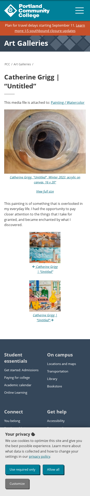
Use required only (22, 469)
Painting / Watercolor (68, 102)
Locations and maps (61, 364)
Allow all (53, 469)
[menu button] (79, 10)
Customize (17, 483)
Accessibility (56, 421)
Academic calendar (17, 385)
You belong (12, 421)
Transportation (57, 371)
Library (52, 379)
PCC (7, 64)
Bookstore (54, 386)
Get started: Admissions (21, 370)
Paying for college (17, 377)
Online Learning (15, 392)
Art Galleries (26, 43)
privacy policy (39, 456)
